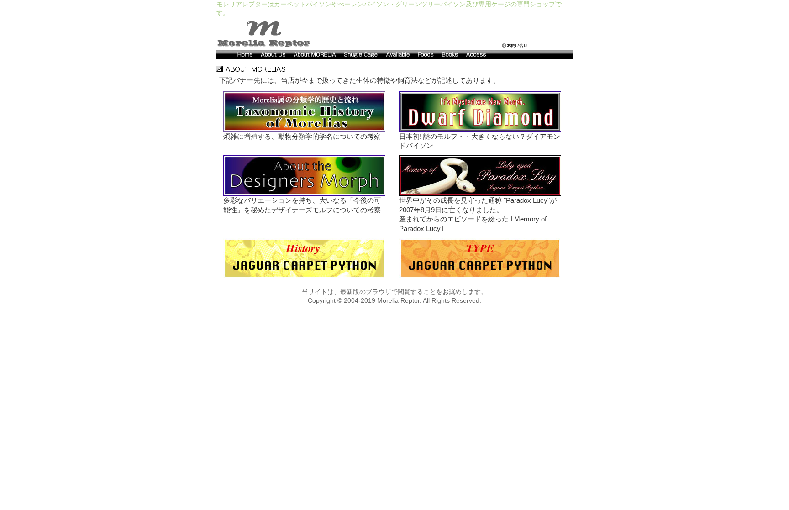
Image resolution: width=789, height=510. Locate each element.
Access (485, 54)
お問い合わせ (515, 45)
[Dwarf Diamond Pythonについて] (480, 111)
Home (236, 54)
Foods (426, 54)
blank (540, 54)
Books (450, 54)
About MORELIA (315, 54)
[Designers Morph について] (304, 175)
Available (398, 54)
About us (273, 54)
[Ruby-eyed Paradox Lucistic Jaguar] (480, 175)
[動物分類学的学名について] (304, 111)
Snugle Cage (361, 54)
